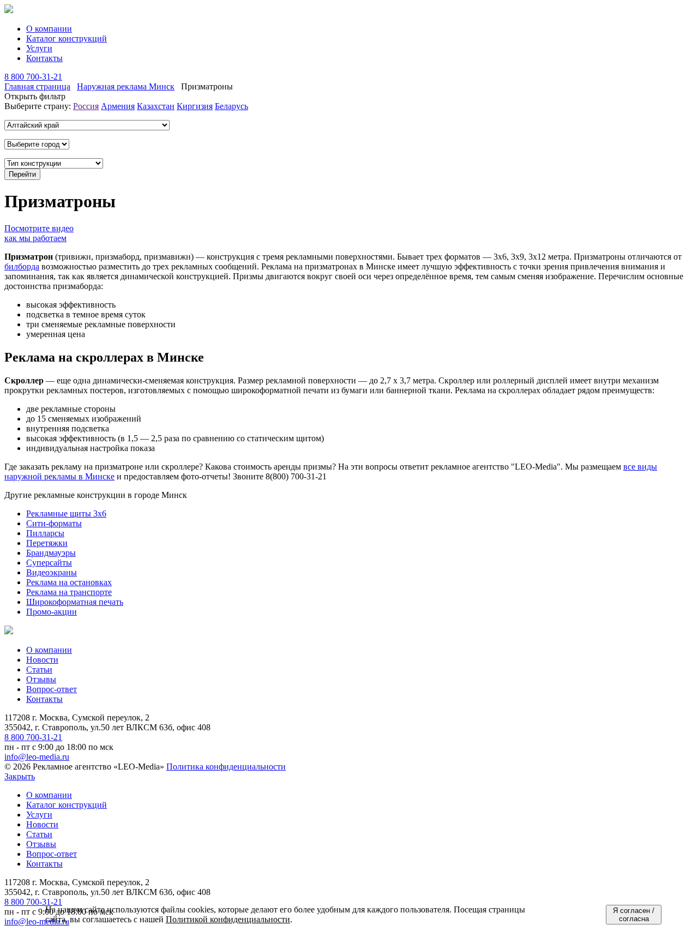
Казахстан (155, 106)
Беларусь (231, 106)
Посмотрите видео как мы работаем (39, 233)
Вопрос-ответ (51, 689)
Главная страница (37, 86)
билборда (21, 266)
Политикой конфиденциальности (228, 919)
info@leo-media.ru (36, 756)
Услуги (39, 48)
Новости (42, 659)
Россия (86, 106)
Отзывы (41, 679)
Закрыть (19, 776)
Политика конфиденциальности (226, 766)
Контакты (44, 58)
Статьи (39, 669)
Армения (118, 106)
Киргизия (195, 106)
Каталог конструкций (66, 38)
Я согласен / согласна (633, 914)
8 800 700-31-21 (33, 76)
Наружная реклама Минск (125, 86)
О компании (49, 28)
